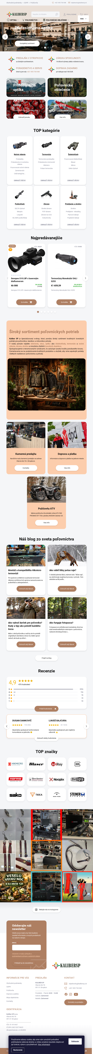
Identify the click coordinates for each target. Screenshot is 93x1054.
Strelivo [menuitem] (73, 208)
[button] (3, 36)
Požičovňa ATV (46, 508)
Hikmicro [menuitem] (46, 165)
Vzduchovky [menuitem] (46, 218)
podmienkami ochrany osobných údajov (26, 956)
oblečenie (35, 344)
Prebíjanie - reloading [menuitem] (73, 211)
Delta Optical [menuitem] (73, 168)
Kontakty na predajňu (75, 1002)
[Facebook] (66, 994)
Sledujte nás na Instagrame (48, 910)
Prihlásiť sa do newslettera (24, 963)
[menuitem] (12, 20)
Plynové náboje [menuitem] (73, 215)
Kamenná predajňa (25, 454)
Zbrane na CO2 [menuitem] (46, 215)
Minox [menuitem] (73, 165)
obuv (42, 344)
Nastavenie (17, 1050)
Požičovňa (34, 3)
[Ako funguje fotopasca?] (67, 608)
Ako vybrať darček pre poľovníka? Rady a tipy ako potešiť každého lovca (25, 625)
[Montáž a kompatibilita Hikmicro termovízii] (25, 555)
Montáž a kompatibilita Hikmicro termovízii (24, 572)
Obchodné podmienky (14, 3)
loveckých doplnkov (53, 346)
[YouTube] (75, 994)
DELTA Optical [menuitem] (20, 208)
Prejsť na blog (46, 658)
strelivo (25, 346)
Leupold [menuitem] (20, 215)
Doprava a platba (67, 454)
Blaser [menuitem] (73, 162)
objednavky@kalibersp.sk (78, 984)
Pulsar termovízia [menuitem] (46, 168)
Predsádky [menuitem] (19, 159)
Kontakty (26, 468)
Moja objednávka (12, 997)
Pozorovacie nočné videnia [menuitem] (19, 167)
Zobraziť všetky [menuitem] (20, 180)
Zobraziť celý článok (26, 589)
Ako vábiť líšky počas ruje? (62, 570)
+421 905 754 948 (33, 72)
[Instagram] (70, 994)
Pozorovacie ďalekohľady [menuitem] (73, 159)
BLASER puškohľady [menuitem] (20, 218)
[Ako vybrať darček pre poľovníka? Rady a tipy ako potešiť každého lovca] (25, 608)
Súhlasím (75, 1041)
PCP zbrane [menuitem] (46, 211)
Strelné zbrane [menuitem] (46, 208)
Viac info (67, 468)
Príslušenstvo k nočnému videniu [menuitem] (20, 163)
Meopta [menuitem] (19, 211)
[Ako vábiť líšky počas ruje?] (67, 555)
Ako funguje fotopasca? (61, 622)
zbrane (19, 346)
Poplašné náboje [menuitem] (73, 218)
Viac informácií (44, 1044)
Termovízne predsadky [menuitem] (46, 159)
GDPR (26, 3)
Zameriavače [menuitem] (19, 170)
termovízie (71, 344)
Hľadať (56, 14)
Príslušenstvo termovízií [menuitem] (46, 162)
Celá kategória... (20, 174)
